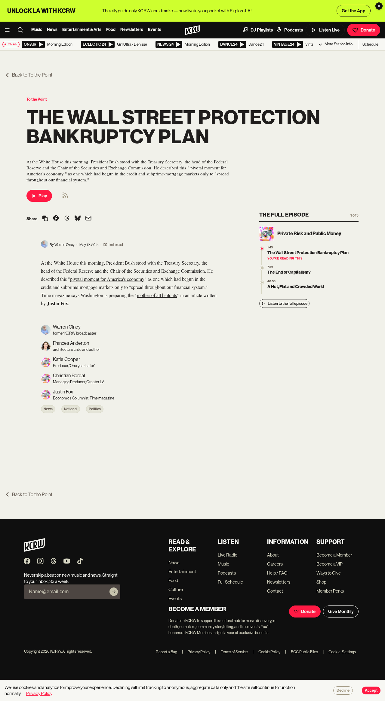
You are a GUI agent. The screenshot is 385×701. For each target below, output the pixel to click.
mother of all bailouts (157, 295)
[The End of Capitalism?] (261, 268)
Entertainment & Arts (81, 29)
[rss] (65, 197)
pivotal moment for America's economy (107, 279)
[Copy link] (45, 218)
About (273, 554)
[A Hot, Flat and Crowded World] (261, 282)
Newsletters (131, 29)
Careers (275, 563)
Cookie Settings (342, 652)
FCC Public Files (301, 652)
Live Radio (227, 554)
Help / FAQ (277, 572)
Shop (321, 581)
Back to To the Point (32, 75)
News (52, 29)
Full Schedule (230, 581)
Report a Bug (166, 652)
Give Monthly (340, 611)
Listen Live (329, 30)
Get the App (353, 11)
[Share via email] (88, 219)
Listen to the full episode (287, 303)
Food (111, 29)
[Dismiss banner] (379, 6)
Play (42, 196)
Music (36, 29)
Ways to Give (328, 572)
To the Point (36, 99)
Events (154, 29)
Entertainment (182, 571)
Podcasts (293, 30)
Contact (275, 590)
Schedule (370, 44)
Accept (371, 690)
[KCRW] (34, 550)
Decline (343, 690)
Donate (368, 30)
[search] (22, 30)
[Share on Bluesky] (78, 218)
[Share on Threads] (67, 218)
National (70, 409)
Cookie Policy (266, 652)
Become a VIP (329, 563)
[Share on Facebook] (56, 218)
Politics (95, 409)
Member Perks (330, 590)
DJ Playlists (262, 30)
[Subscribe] (113, 591)
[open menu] (9, 30)
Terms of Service (231, 652)
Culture (175, 589)
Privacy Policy (196, 652)
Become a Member (334, 554)
